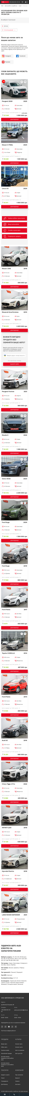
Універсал (24, 963)
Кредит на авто (5, 1074)
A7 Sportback (10, 958)
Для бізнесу (4, 1084)
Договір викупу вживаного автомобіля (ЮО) (7, 1064)
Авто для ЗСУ (18, 1053)
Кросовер (16, 963)
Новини (17, 1081)
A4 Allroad (23, 957)
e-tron (19, 958)
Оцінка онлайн (5, 1050)
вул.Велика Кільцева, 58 (7, 1004)
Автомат (9, 975)
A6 (4, 958)
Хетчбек (3, 965)
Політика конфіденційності (8, 1030)
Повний (13, 972)
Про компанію (19, 1074)
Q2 (23, 958)
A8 (15, 958)
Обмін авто (4, 1047)
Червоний (13, 981)
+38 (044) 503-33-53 (6, 1010)
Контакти (17, 1084)
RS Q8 (10, 960)
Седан (11, 963)
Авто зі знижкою (19, 1050)
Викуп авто (4, 1044)
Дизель (16, 967)
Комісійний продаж (6, 1053)
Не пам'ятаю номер (14, 360)
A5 (2, 958)
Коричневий (19, 982)
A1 (13, 957)
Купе (8, 965)
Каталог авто (18, 1044)
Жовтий (23, 981)
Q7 (4, 960)
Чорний (12, 982)
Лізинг (3, 1078)
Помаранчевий (12, 984)
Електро (3, 969)
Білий (18, 981)
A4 (18, 957)
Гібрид (22, 967)
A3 (15, 957)
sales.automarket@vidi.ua (21, 1010)
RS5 (14, 960)
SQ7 (17, 960)
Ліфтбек (13, 965)
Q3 (25, 958)
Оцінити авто (14, 364)
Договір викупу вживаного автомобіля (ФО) (7, 1058)
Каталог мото (19, 1047)
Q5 (2, 960)
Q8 (7, 960)
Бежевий (4, 984)
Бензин (11, 967)
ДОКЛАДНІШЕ (14, 119)
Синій (7, 982)
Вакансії (17, 1078)
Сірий (3, 982)
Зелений (20, 984)
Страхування (4, 1081)
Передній (19, 972)
